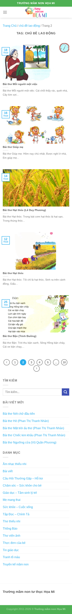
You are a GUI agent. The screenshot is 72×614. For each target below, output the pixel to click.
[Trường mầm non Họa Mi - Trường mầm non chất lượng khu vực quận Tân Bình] (36, 12)
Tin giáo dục (11, 550)
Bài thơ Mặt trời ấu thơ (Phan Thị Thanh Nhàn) (33, 428)
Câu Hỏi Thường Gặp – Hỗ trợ (23, 478)
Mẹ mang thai (11, 499)
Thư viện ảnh (11, 535)
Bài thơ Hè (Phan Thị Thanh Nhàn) (26, 421)
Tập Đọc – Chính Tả (16, 514)
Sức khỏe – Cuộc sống (18, 507)
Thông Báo (10, 528)
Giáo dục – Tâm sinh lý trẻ (20, 492)
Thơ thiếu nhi (11, 521)
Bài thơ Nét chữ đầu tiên (19, 413)
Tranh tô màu (11, 557)
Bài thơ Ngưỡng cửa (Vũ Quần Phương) (29, 442)
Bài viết (8, 471)
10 (64, 362)
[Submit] (65, 392)
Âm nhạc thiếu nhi (14, 464)
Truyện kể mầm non (16, 564)
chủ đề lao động (29, 25)
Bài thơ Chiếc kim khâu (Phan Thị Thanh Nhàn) (34, 435)
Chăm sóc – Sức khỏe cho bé (22, 485)
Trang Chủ (10, 25)
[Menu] (5, 12)
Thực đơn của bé (14, 542)
